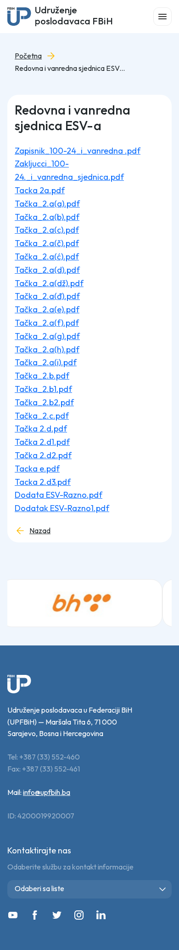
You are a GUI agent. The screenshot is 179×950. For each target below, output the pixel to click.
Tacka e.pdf (37, 468)
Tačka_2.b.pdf (42, 375)
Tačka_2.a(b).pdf (47, 217)
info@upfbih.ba (46, 792)
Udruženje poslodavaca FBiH (74, 16)
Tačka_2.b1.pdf (43, 389)
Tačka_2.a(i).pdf (46, 362)
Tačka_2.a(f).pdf (47, 322)
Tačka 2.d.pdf (41, 428)
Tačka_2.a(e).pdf (47, 309)
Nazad (39, 530)
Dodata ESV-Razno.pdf (58, 494)
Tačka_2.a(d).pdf (47, 270)
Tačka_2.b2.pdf (44, 402)
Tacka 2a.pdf (40, 190)
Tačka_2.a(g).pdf (47, 336)
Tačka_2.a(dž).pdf (49, 283)
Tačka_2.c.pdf (42, 415)
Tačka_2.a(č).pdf (47, 243)
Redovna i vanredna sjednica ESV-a (70, 68)
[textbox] (91, 888)
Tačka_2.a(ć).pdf (47, 256)
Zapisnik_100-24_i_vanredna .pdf (77, 150)
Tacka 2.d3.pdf (43, 482)
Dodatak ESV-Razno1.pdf (62, 508)
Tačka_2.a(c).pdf (47, 230)
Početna (28, 56)
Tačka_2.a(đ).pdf (47, 296)
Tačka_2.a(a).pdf (47, 203)
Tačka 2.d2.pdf (43, 455)
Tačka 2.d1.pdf (42, 442)
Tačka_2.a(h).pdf (47, 349)
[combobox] (89, 889)
